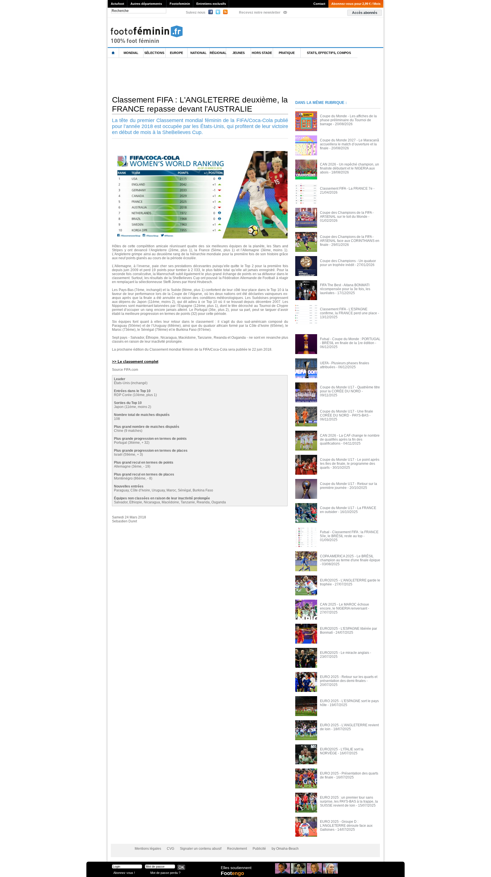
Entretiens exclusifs (211, 3)
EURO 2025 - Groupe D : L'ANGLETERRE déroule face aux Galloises (346, 826)
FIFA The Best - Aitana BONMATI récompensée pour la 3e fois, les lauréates (345, 289)
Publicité (259, 849)
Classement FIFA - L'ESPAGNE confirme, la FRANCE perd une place (348, 311)
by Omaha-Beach (285, 849)
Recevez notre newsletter (259, 12)
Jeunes (238, 53)
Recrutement (237, 849)
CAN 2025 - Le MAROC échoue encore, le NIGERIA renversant (344, 606)
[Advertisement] (211, 76)
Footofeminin (180, 3)
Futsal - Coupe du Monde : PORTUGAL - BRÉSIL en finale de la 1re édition (350, 341)
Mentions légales (148, 849)
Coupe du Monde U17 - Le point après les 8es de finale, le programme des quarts (349, 464)
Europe (176, 53)
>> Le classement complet (135, 361)
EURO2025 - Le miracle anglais (344, 653)
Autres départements (146, 3)
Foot (232, 873)
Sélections (154, 53)
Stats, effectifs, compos (329, 53)
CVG (170, 849)
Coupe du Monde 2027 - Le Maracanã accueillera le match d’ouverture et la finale (349, 144)
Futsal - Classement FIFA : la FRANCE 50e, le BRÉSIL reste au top (349, 534)
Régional (218, 53)
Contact (319, 3)
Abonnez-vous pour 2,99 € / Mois (355, 3)
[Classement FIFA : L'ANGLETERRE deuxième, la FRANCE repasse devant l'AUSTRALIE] (200, 152)
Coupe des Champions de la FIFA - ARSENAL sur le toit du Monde (347, 215)
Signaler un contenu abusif (200, 849)
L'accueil (113, 53)
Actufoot (117, 3)
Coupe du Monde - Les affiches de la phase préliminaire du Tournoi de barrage (348, 120)
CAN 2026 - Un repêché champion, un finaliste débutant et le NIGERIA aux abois (349, 168)
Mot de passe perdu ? (165, 872)
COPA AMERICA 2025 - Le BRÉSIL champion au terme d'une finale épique (350, 558)
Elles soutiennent (236, 867)
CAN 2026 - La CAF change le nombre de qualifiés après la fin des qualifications (350, 439)
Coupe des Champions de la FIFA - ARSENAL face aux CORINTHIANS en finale (349, 241)
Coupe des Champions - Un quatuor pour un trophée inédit (348, 263)
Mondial (131, 53)
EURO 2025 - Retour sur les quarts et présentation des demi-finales (348, 679)
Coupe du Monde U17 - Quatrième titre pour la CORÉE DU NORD (350, 389)
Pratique (287, 53)
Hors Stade (262, 53)
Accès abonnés (364, 13)
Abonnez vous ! (124, 872)
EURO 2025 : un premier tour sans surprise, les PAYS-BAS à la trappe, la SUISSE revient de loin (349, 801)
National (198, 53)
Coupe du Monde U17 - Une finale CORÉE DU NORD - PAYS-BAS (346, 413)
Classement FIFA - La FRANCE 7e (346, 189)
